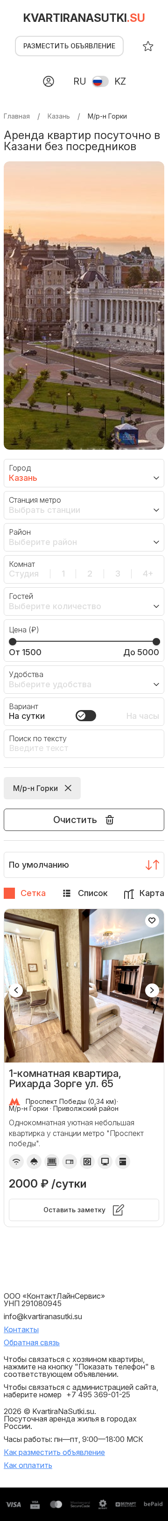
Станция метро (35, 500)
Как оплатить (28, 1465)
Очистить (75, 819)
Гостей (21, 596)
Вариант (23, 706)
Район (20, 532)
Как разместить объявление (54, 1452)
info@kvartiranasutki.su (43, 1316)
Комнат (22, 564)
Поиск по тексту (38, 738)
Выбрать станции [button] (44, 510)
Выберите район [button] (43, 542)
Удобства (26, 674)
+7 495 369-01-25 (98, 1394)
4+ (148, 574)
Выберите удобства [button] (50, 684)
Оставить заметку (74, 1210)
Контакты (21, 1329)
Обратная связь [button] (32, 1342)
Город (20, 468)
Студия (24, 574)
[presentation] (16, 990)
